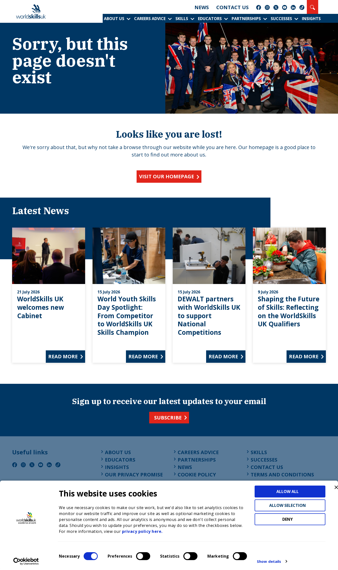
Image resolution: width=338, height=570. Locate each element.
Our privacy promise (134, 474)
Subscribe (168, 417)
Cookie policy (197, 474)
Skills (181, 18)
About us (114, 18)
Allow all (287, 491)
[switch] (143, 556)
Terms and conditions (282, 474)
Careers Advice (150, 18)
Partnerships (246, 18)
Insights (311, 18)
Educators (210, 18)
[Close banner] (336, 487)
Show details (269, 561)
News (201, 7)
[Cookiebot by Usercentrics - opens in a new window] (26, 561)
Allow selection (287, 505)
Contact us (232, 7)
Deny (287, 519)
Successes (281, 18)
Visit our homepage (166, 176)
